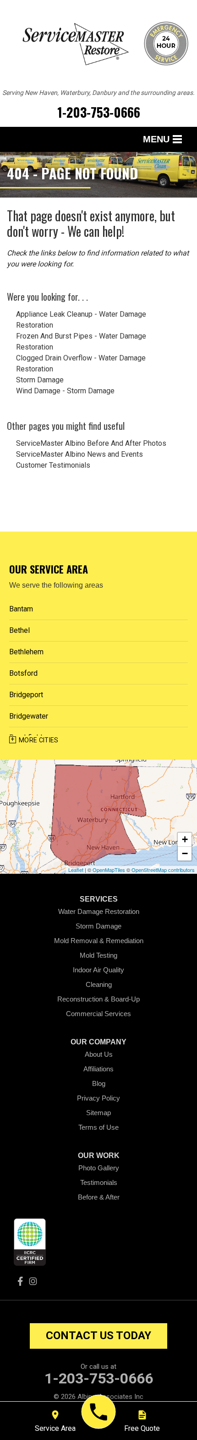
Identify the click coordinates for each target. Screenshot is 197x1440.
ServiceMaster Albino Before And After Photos (91, 443)
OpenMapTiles (109, 869)
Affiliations (98, 1069)
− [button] (185, 853)
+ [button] (185, 839)
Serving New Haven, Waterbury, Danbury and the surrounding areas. (98, 92)
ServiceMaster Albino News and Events (79, 454)
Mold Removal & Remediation (98, 940)
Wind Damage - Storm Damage (65, 390)
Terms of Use (98, 1127)
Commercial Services (98, 1013)
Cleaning (99, 984)
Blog (98, 1083)
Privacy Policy (98, 1098)
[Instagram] (32, 1281)
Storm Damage (40, 380)
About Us (99, 1054)
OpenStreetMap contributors (163, 869)
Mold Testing (98, 955)
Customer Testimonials (53, 465)
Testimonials (98, 1182)
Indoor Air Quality (98, 970)
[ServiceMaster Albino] (99, 1412)
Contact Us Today (98, 1335)
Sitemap (98, 1113)
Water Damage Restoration (98, 911)
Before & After (99, 1197)
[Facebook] (20, 1281)
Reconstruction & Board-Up (98, 999)
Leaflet (75, 869)
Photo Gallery (98, 1168)
